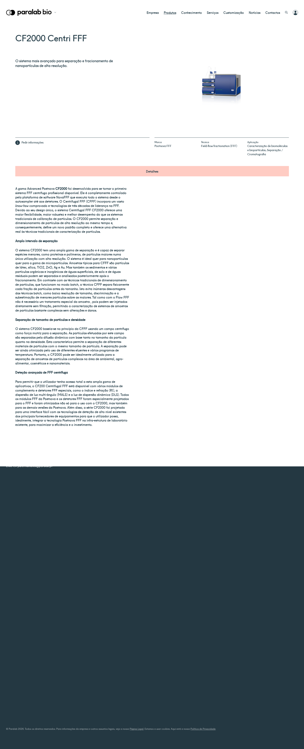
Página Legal (137, 728)
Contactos (272, 12)
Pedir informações (33, 142)
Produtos (170, 12)
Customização (233, 12)
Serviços (212, 12)
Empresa (153, 12)
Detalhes (152, 171)
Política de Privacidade (202, 728)
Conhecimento (191, 12)
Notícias (254, 12)
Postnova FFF (162, 146)
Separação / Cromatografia (265, 152)
